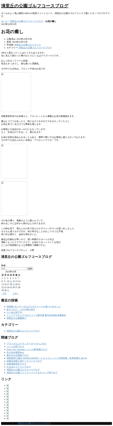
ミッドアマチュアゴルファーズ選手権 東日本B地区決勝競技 (36, 315)
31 (8, 290)
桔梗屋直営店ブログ (16, 364)
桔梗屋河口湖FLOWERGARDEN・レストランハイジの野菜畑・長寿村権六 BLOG (47, 358)
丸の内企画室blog (15, 352)
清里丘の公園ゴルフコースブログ (34, 5)
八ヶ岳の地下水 (14, 312)
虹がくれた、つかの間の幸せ (21, 309)
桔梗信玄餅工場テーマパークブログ (24, 361)
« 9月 (4, 293)
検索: (3, 265)
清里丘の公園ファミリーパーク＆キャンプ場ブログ (32, 372)
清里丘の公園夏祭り (16, 318)
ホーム (4, 21)
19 (14, 284)
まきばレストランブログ (19, 367)
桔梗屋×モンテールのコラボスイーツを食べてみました (34, 306)
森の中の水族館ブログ (18, 355)
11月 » (16, 293)
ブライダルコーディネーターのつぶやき (26, 344)
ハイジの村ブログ (15, 346)
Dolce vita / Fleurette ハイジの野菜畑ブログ (27, 349)
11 (11, 281)
